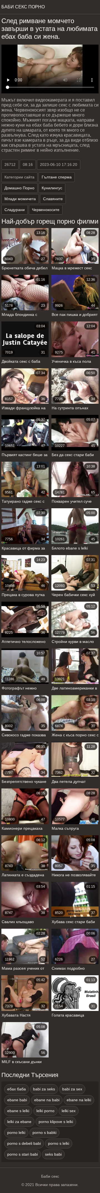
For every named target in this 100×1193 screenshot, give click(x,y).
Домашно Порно (19, 188)
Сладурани (14, 209)
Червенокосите (45, 209)
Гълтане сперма (57, 177)
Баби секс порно (23, 6)
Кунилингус (52, 188)
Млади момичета (20, 199)
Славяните (53, 199)
